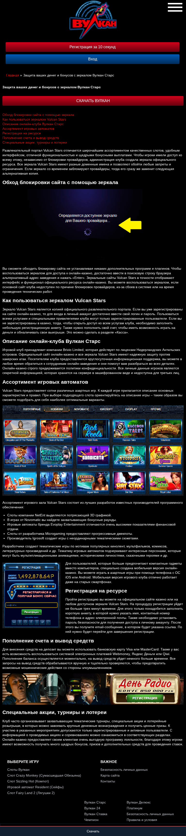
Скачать (93, 831)
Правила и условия (142, 820)
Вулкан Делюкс (139, 802)
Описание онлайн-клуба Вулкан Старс (33, 124)
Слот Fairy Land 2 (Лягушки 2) (31, 793)
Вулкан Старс (95, 802)
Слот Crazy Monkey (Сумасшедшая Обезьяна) (44, 775)
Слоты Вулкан (18, 769)
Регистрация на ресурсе (21, 133)
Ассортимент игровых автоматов (28, 128)
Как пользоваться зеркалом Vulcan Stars (34, 119)
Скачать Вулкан (93, 101)
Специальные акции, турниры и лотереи (34, 142)
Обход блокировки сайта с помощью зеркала (38, 115)
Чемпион (91, 820)
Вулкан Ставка (95, 814)
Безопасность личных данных (124, 769)
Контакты (108, 781)
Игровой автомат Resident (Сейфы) (35, 787)
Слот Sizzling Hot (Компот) (28, 781)
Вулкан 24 (92, 808)
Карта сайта (110, 775)
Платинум (134, 808)
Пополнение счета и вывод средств (30, 138)
